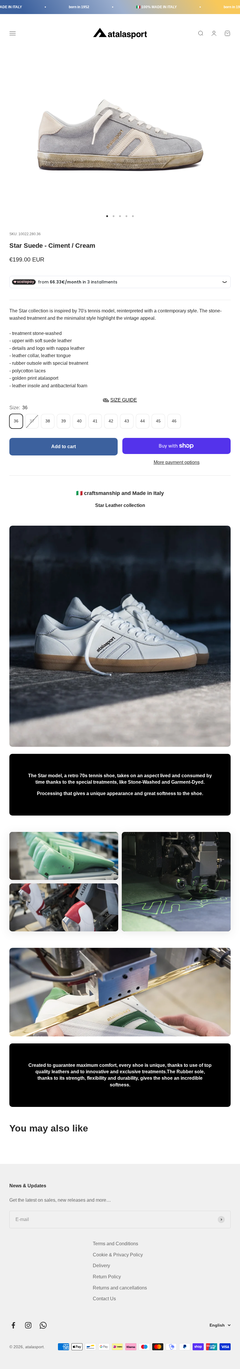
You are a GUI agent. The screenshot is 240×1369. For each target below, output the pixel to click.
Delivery (101, 1265)
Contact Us (104, 1298)
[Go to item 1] (107, 216)
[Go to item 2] (113, 216)
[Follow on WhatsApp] (43, 1325)
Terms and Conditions (115, 1243)
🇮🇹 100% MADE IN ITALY (144, 7)
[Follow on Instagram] (28, 1325)
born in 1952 (66, 7)
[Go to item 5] (133, 216)
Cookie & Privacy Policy (118, 1254)
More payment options (177, 462)
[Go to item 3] (120, 216)
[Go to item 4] (126, 216)
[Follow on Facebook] (13, 1325)
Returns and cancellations (120, 1287)
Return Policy (107, 1276)
